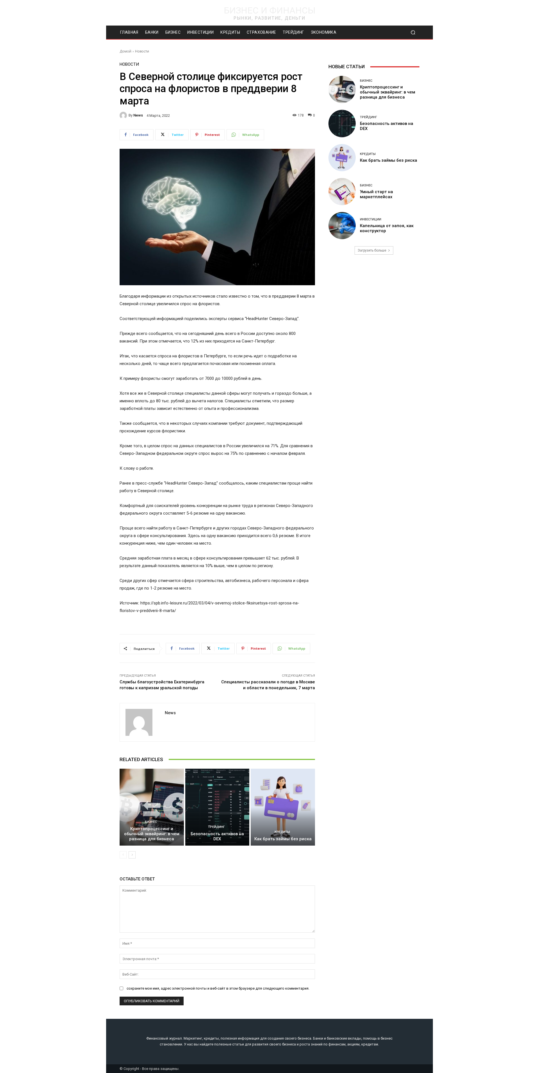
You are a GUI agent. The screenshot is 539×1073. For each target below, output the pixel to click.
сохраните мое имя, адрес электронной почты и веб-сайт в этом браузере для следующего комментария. (218, 988)
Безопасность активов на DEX (217, 836)
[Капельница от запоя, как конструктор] (342, 225)
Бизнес (151, 821)
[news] (124, 115)
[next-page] (132, 855)
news (138, 115)
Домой (125, 51)
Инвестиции (370, 219)
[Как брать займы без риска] (283, 807)
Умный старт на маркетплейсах (376, 194)
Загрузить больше (372, 250)
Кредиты (282, 832)
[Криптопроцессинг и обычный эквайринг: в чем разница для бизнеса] (152, 807)
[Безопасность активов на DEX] (217, 807)
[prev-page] (123, 855)
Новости (142, 51)
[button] (412, 32)
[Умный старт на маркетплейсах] (342, 191)
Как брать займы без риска (283, 838)
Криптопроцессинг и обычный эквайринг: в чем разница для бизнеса (151, 833)
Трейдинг (216, 826)
